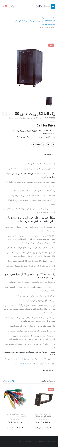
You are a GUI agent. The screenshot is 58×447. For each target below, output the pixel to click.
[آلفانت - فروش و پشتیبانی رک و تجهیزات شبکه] (42, 6)
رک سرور (26, 137)
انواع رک (34, 131)
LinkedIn (43, 144)
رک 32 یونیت (33, 137)
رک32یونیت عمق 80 (49, 133)
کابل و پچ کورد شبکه (11, 414)
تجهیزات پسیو (27, 131)
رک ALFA (16, 131)
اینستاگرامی (18, 358)
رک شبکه (19, 137)
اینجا (24, 363)
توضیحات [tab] (47, 154)
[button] (13, 380)
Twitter (48, 144)
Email (33, 144)
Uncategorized (44, 131)
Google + (38, 144)
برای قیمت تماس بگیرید (42, 427)
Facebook (53, 144)
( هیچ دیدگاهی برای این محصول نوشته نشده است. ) (26, 118)
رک (21, 131)
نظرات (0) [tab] (47, 370)
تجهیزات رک (40, 414)
